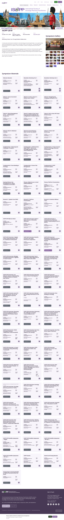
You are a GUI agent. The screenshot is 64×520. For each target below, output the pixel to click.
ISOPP (38, 34)
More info (7, 518)
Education (49, 5)
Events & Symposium (24, 5)
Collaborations (55, 5)
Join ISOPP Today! (6, 506)
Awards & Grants (42, 5)
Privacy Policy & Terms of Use (36, 510)
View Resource (26, 231)
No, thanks (55, 516)
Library (31, 5)
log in (5, 87)
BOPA (34, 34)
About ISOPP (13, 506)
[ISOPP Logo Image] (4, 3)
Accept (50, 516)
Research (36, 5)
